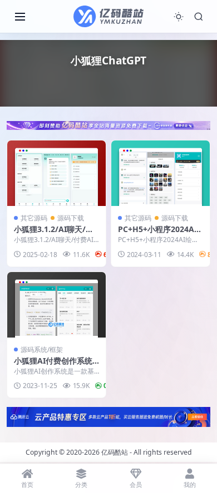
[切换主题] (178, 16)
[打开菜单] (20, 17)
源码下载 (70, 218)
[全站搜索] (198, 16)
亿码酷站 (114, 452)
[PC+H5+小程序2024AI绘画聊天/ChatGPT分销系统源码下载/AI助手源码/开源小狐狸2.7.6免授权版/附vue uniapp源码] (160, 173)
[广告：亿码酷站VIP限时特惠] (108, 124)
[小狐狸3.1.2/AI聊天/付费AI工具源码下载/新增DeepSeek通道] (56, 173)
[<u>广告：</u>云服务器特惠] (108, 415)
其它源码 (34, 218)
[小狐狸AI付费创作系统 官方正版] (56, 305)
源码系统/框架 (42, 349)
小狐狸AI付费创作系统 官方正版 (53, 365)
